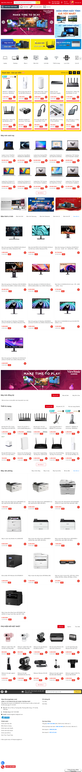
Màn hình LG (56, 216)
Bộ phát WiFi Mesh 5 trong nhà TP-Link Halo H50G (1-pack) (8, 454)
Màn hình (35, 63)
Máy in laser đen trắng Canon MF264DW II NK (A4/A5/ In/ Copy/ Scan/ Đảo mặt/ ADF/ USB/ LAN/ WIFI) (13, 614)
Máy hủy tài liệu (57, 470)
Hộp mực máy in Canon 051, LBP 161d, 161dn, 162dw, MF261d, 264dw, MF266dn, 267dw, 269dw (67, 577)
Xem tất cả (40, 193)
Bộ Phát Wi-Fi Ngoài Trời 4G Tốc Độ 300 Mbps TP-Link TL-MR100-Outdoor (72, 454)
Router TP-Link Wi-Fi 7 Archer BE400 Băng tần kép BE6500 (25, 428)
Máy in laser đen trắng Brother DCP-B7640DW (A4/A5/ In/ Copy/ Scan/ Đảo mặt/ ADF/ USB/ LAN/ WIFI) (67, 503)
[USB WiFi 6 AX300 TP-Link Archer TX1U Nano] (25, 110)
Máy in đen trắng (36, 470)
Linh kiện (46, 63)
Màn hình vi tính (7, 216)
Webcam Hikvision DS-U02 (40, 673)
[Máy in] (26, 58)
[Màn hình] (36, 58)
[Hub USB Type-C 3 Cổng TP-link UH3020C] (73, 110)
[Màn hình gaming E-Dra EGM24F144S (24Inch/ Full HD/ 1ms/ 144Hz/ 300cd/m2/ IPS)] (14, 232)
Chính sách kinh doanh (7, 730)
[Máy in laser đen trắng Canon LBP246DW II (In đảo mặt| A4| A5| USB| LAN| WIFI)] (41, 486)
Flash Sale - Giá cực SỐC (11, 73)
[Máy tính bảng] (68, 31)
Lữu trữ (77, 63)
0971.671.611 (53, 732)
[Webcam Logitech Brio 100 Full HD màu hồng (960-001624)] (8, 637)
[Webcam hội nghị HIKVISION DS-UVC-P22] (24, 663)
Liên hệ (48, 6)
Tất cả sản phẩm (37, 6)
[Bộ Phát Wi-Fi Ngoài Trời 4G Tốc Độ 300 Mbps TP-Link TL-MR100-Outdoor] (72, 443)
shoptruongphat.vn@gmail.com (15, 714)
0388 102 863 (59, 726)
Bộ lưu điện (67, 470)
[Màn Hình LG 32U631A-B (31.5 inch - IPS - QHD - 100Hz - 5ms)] (67, 269)
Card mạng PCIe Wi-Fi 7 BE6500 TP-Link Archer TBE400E (56, 428)
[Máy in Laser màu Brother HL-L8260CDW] (14, 523)
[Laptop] (5, 58)
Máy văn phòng (6, 471)
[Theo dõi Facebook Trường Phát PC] (2, 691)
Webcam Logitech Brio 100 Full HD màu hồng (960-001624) (8, 648)
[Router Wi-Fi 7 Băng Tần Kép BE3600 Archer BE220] (9, 110)
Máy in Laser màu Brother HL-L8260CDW (12, 538)
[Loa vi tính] (67, 58)
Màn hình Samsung (31, 216)
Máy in (25, 63)
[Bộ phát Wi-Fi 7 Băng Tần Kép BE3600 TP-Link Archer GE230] (73, 82)
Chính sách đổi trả (5, 732)
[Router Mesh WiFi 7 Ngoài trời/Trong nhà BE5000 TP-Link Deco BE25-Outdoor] (41, 82)
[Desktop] (15, 58)
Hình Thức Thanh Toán (7, 735)
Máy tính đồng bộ (7, 395)
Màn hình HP (66, 216)
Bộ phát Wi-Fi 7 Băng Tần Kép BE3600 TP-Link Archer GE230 (72, 93)
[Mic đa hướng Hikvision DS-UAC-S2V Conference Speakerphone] (56, 637)
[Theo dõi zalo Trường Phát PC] (6, 691)
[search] (38, 2)
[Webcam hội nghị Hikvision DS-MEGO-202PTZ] (40, 637)
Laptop (5, 63)
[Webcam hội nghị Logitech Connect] (8, 663)
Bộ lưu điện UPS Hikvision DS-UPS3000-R (12, 575)
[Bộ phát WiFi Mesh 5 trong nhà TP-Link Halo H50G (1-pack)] (8, 443)
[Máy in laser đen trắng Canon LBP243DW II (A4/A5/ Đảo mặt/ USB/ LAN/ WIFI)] (41, 523)
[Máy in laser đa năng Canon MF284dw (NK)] (41, 560)
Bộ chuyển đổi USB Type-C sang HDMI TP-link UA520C (40, 121)
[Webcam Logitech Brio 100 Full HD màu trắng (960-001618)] (24, 637)
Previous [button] (3, 22)
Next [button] (51, 22)
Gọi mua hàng (55, 1)
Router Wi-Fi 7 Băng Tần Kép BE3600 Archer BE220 (8, 121)
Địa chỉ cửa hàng (66, 2)
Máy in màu (46, 470)
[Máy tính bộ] (15, 44)
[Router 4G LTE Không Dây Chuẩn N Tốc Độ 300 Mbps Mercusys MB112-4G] (24, 443)
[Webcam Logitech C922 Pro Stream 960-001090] (72, 663)
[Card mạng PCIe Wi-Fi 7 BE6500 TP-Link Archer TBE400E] (56, 417)
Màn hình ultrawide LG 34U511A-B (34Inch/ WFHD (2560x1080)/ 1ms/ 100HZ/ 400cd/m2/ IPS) (39, 285)
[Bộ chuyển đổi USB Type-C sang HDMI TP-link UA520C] (41, 110)
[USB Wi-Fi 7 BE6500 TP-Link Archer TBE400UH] (9, 82)
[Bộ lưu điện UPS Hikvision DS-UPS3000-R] (14, 560)
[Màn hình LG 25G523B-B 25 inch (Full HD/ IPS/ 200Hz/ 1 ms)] (67, 306)
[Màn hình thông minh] (14, 204)
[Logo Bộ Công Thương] (5, 717)
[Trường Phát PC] (7, 3)
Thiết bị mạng (56, 63)
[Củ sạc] (68, 16)
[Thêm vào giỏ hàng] (14, 97)
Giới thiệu (25, 6)
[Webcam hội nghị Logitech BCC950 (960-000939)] (56, 663)
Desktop (15, 63)
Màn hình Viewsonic (45, 216)
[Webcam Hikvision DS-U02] (40, 663)
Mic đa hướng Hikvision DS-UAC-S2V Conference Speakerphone (57, 648)
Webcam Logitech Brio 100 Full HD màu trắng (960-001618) (24, 648)
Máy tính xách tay (7, 135)
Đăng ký (77, 691)
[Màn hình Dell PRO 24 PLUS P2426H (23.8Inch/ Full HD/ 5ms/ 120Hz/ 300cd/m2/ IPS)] (41, 232)
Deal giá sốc (78, 2)
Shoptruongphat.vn (17, 739)
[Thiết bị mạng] (56, 58)
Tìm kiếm (44, 701)
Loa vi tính (66, 63)
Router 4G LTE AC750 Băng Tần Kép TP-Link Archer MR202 (57, 454)
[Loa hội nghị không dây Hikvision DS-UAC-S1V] (72, 637)
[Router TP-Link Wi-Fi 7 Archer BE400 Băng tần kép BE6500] (24, 417)
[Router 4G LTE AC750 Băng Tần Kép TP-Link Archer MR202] (56, 443)
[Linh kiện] (46, 58)
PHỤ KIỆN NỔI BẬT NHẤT (10, 626)
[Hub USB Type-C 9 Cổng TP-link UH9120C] (57, 110)
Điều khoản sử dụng (6, 726)
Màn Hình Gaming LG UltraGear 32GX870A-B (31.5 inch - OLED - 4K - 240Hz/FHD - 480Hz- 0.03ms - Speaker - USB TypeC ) (66, 248)
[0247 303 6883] (2, 766)
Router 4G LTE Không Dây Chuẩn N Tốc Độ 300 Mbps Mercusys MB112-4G (24, 454)
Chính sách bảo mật (6, 723)
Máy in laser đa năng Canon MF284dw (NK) (39, 575)
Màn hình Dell (19, 216)
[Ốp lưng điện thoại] (43, 44)
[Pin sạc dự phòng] (68, 44)
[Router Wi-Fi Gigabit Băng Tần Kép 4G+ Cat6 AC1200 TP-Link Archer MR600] (40, 443)
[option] (27, 22)
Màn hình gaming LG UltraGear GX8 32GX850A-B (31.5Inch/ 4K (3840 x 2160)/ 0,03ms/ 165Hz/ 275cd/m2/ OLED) (14, 285)
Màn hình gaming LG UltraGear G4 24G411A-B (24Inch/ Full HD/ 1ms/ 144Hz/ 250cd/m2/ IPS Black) (14, 359)
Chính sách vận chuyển (7, 728)
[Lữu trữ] (77, 58)
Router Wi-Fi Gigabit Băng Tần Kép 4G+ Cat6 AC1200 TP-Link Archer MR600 (40, 454)
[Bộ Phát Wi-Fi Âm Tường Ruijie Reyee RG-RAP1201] (8, 417)
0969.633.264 (53, 729)
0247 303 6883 (55, 3)
